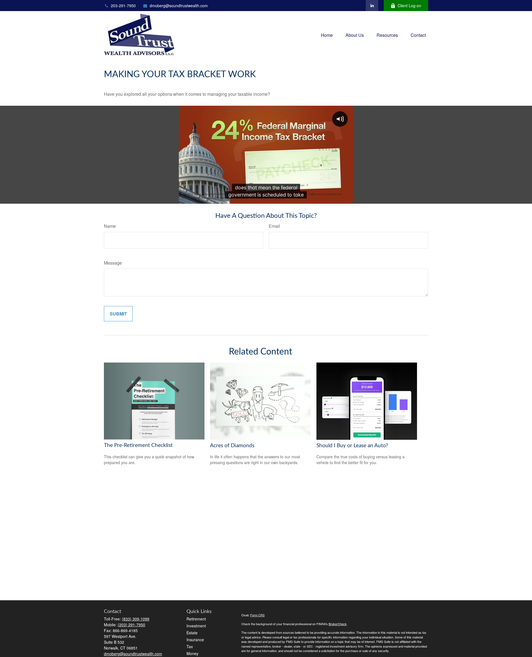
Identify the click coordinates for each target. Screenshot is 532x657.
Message (113, 263)
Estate (192, 632)
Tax (189, 646)
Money (192, 653)
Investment (196, 625)
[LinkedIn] (372, 5)
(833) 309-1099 (135, 619)
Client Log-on (409, 5)
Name (110, 226)
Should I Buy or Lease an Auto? (352, 445)
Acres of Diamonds (232, 445)
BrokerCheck (338, 624)
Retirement (196, 619)
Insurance (195, 639)
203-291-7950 (123, 5)
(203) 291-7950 (131, 624)
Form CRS (257, 615)
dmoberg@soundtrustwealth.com (179, 5)
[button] (327, 34)
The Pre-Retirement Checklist (138, 445)
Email (274, 226)
